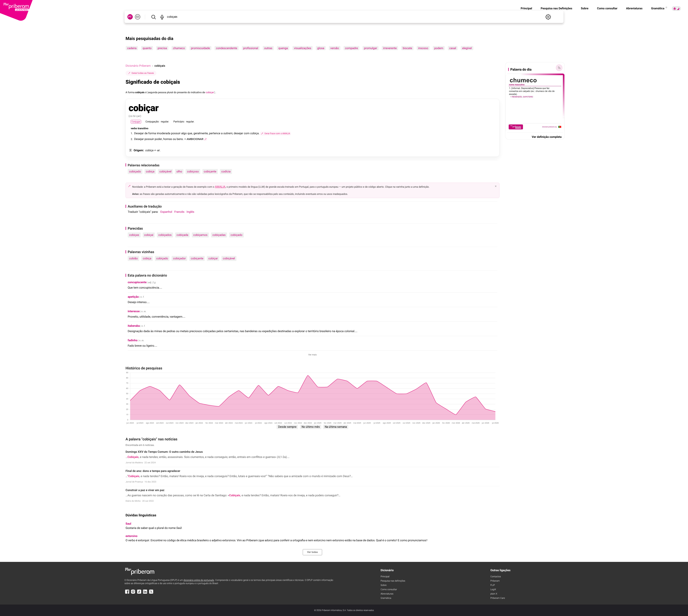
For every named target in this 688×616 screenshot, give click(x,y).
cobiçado (135, 171)
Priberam (495, 581)
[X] (151, 593)
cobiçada (182, 235)
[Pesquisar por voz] (162, 17)
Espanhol (166, 211)
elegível (467, 48)
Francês (179, 211)
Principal (526, 8)
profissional (250, 48)
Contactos (495, 576)
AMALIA (220, 186)
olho (179, 171)
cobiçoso (193, 171)
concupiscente (137, 282)
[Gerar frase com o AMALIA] (205, 139)
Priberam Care (497, 598)
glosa (320, 48)
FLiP (492, 585)
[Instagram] (133, 593)
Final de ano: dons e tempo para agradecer (153, 471)
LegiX (493, 589)
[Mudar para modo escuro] (676, 8)
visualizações (302, 48)
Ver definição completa (547, 137)
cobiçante (210, 171)
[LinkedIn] (145, 593)
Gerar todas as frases (143, 73)
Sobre (584, 8)
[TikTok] (139, 593)
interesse (134, 311)
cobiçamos (200, 235)
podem (438, 48)
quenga (283, 48)
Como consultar (607, 8)
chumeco (179, 48)
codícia (225, 171)
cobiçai (148, 235)
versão (334, 48)
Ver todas (312, 552)
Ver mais (312, 354)
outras (268, 48)
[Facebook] (127, 593)
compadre (351, 48)
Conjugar (136, 121)
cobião (133, 258)
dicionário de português (198, 580)
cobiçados (165, 235)
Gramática (658, 8)
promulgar (370, 48)
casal (452, 48)
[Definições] (548, 17)
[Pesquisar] (153, 17)
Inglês (190, 211)
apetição (133, 296)
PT (130, 16)
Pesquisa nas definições (393, 581)
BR (137, 16)
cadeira (132, 48)
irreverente (390, 48)
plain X (493, 594)
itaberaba (134, 325)
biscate (407, 48)
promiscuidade (200, 48)
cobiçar (213, 258)
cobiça (150, 171)
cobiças (134, 235)
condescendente (226, 48)
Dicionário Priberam (138, 65)
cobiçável (165, 171)
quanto (147, 48)
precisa (162, 48)
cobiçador (179, 258)
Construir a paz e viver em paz (145, 490)
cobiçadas (219, 235)
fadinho (133, 340)
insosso (423, 48)
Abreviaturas (634, 8)
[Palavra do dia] (559, 68)
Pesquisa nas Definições (556, 8)
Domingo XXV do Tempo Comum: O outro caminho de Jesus (164, 451)
